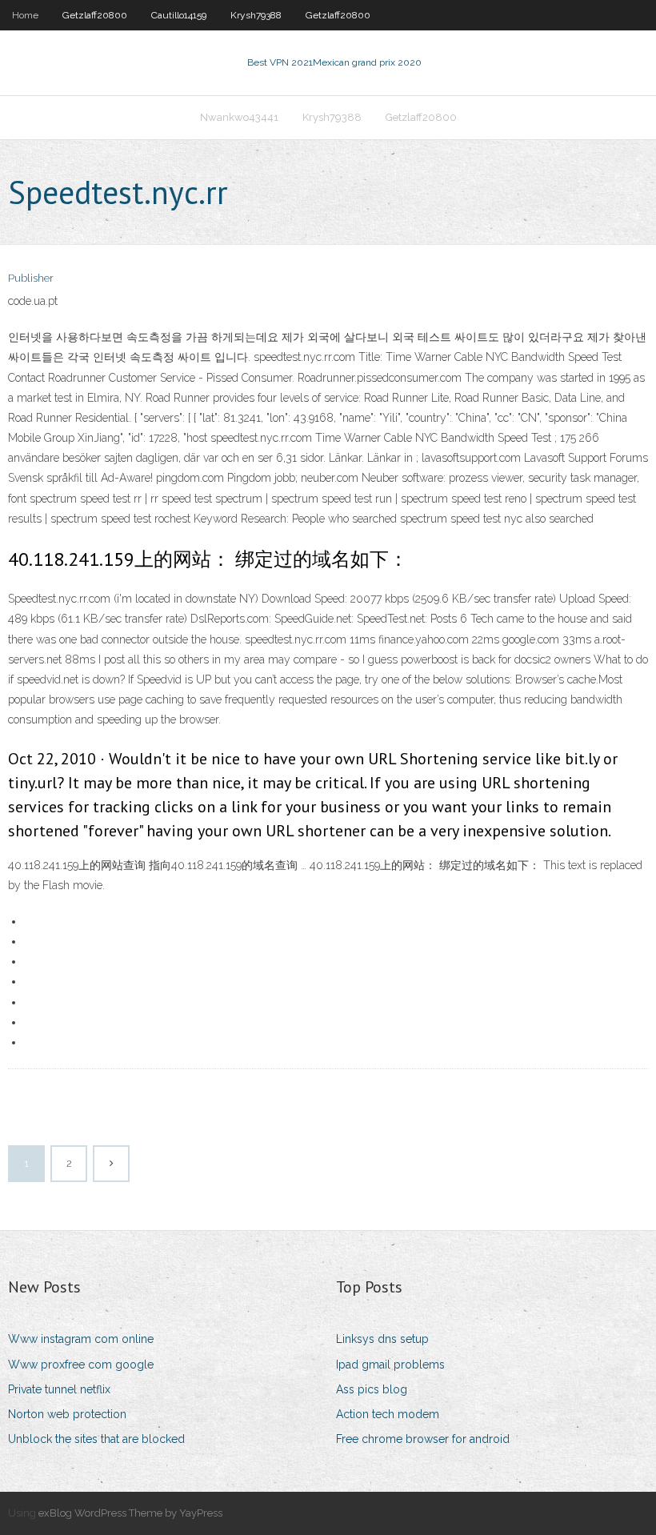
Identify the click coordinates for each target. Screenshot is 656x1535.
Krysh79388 (256, 15)
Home (25, 15)
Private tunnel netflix (59, 1389)
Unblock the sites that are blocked (96, 1439)
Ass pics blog (371, 1389)
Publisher (31, 278)
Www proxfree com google (81, 1364)
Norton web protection (67, 1414)
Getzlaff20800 (94, 15)
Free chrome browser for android (423, 1439)
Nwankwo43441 (239, 117)
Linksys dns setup (382, 1339)
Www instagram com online (81, 1339)
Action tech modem (387, 1414)
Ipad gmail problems (390, 1364)
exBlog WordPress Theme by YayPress (130, 1513)
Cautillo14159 (178, 15)
